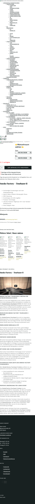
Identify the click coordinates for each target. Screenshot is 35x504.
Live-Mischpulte (13, 22)
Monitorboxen (14, 13)
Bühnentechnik (12, 77)
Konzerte (13, 102)
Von (16, 151)
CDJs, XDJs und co (16, 119)
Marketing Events (10, 87)
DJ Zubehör (12, 39)
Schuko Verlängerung (15, 75)
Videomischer (14, 65)
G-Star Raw (10, 107)
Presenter (13, 66)
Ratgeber (6, 111)
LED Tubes (12, 46)
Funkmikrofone (15, 15)
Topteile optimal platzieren (19, 114)
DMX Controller (14, 51)
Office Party (12, 81)
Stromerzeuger (15, 70)
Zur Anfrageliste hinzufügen (18, 167)
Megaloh (9, 110)
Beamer (12, 60)
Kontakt (9, 128)
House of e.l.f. (11, 105)
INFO (4, 127)
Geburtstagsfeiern (16, 101)
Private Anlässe (9, 97)
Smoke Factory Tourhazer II (9, 304)
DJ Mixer (12, 35)
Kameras (13, 64)
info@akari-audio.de (5, 435)
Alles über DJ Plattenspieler (19, 120)
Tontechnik (10, 4)
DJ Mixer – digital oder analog (20, 118)
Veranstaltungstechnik (11, 3)
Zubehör (12, 68)
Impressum (10, 134)
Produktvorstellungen (17, 93)
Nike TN (9, 108)
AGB (8, 131)
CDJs (11, 33)
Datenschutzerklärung (14, 132)
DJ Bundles (12, 30)
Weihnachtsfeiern (16, 85)
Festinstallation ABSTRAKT (16, 106)
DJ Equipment (10, 27)
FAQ (8, 130)
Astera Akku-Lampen (17, 123)
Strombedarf (6, 473)
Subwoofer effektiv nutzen (19, 115)
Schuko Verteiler (13, 72)
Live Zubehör (12, 24)
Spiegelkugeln (14, 57)
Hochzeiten (13, 99)
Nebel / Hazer (17, 222)
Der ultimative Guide (16, 126)
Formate (6, 78)
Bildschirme (14, 62)
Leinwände (13, 61)
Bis (16, 156)
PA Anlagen (10, 112)
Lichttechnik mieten (25, 401)
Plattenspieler (15, 37)
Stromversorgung (13, 69)
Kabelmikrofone (15, 16)
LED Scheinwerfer (14, 43)
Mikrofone (10, 124)
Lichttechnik (11, 41)
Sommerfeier (14, 83)
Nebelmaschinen (6, 402)
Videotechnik (11, 58)
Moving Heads (12, 48)
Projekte (6, 103)
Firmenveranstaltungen (15, 79)
